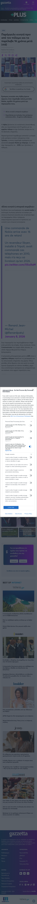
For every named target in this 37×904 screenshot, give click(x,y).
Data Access (18, 513)
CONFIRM (11, 507)
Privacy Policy (28, 513)
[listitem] (18, 421)
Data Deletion (8, 513)
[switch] (30, 425)
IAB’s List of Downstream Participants (20, 416)
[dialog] (18, 452)
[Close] (33, 390)
